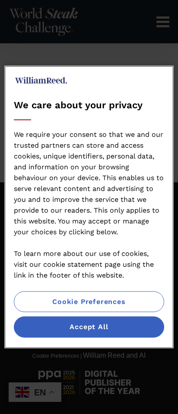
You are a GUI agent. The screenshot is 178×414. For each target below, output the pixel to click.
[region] (88, 207)
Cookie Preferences (88, 302)
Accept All (89, 327)
